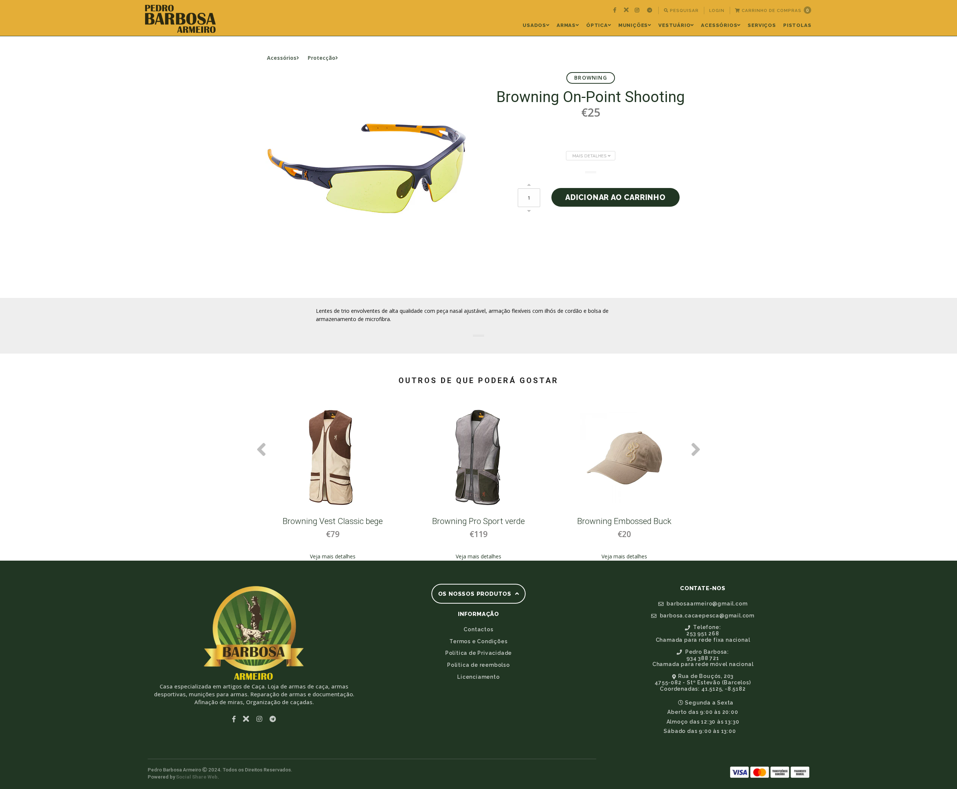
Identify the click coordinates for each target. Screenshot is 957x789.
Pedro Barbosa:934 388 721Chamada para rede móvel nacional (703, 658)
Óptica (597, 25)
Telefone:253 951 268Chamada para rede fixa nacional (703, 633)
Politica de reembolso (478, 665)
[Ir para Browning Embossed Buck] (624, 457)
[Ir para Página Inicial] (180, 19)
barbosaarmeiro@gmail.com (706, 604)
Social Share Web (197, 777)
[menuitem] (615, 10)
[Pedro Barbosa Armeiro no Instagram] (638, 10)
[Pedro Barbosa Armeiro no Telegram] (650, 10)
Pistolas (797, 25)
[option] (333, 481)
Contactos (478, 629)
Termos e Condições (478, 641)
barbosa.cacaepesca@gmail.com (706, 616)
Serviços (762, 25)
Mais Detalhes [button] (590, 155)
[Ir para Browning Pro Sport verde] (478, 457)
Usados (534, 25)
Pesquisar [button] (683, 10)
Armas (566, 25)
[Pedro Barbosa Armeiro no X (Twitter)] (626, 10)
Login (716, 10)
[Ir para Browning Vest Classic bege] (333, 457)
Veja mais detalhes (333, 556)
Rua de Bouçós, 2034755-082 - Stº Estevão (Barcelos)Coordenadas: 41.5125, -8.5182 (703, 682)
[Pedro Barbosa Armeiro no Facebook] (615, 10)
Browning (590, 77)
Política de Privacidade (478, 653)
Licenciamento (478, 677)
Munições (633, 25)
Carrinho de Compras (774, 10)
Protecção (321, 57)
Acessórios (719, 25)
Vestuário (674, 25)
